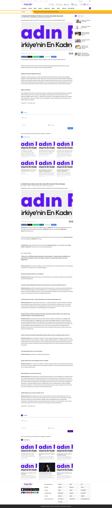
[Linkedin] (28, 492)
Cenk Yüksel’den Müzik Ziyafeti (45, 473)
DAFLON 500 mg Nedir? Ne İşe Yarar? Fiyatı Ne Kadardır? (85, 54)
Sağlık (52, 506)
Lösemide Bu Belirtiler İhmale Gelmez (47, 151)
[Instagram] (26, 492)
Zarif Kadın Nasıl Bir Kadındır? (85, 40)
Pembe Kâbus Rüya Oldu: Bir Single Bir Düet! (47, 454)
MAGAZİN (28, 185)
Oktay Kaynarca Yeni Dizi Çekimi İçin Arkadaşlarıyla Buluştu (64, 454)
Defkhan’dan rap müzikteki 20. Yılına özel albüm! (28, 473)
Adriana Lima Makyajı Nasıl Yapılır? (85, 21)
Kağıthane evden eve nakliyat (65, 506)
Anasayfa (24, 17)
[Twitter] (24, 492)
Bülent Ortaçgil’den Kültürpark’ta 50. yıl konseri (64, 473)
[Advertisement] (16, 17)
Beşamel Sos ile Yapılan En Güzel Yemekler (84, 47)
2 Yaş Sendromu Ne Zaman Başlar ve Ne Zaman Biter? (45, 12)
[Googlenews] (34, 492)
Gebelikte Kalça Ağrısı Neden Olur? (85, 27)
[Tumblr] (37, 492)
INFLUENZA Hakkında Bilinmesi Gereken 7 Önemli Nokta (63, 170)
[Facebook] (22, 492)
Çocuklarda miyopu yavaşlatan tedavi (64, 151)
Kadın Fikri (48, 506)
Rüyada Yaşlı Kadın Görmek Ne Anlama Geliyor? (85, 33)
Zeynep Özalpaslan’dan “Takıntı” (27, 454)
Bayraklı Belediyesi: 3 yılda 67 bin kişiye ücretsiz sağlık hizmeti (46, 170)
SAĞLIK (28, 17)
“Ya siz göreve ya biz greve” (26, 151)
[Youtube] (30, 492)
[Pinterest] (32, 492)
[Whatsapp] (36, 492)
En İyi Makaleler (43, 506)
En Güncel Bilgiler (57, 506)
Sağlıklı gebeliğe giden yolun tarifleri (28, 170)
